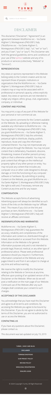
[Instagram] (25, 388)
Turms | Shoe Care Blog (25, 346)
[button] (5, 7)
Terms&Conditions (25, 354)
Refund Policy (25, 363)
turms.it (19, 58)
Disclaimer (25, 350)
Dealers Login (25, 371)
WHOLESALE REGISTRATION (25, 367)
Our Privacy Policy (25, 359)
